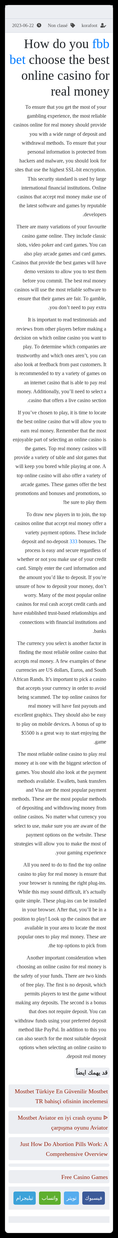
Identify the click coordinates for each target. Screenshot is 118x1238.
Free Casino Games (84, 1177)
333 (73, 541)
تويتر (71, 1198)
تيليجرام (24, 1198)
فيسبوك (93, 1198)
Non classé (58, 25)
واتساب (50, 1198)
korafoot (89, 25)
